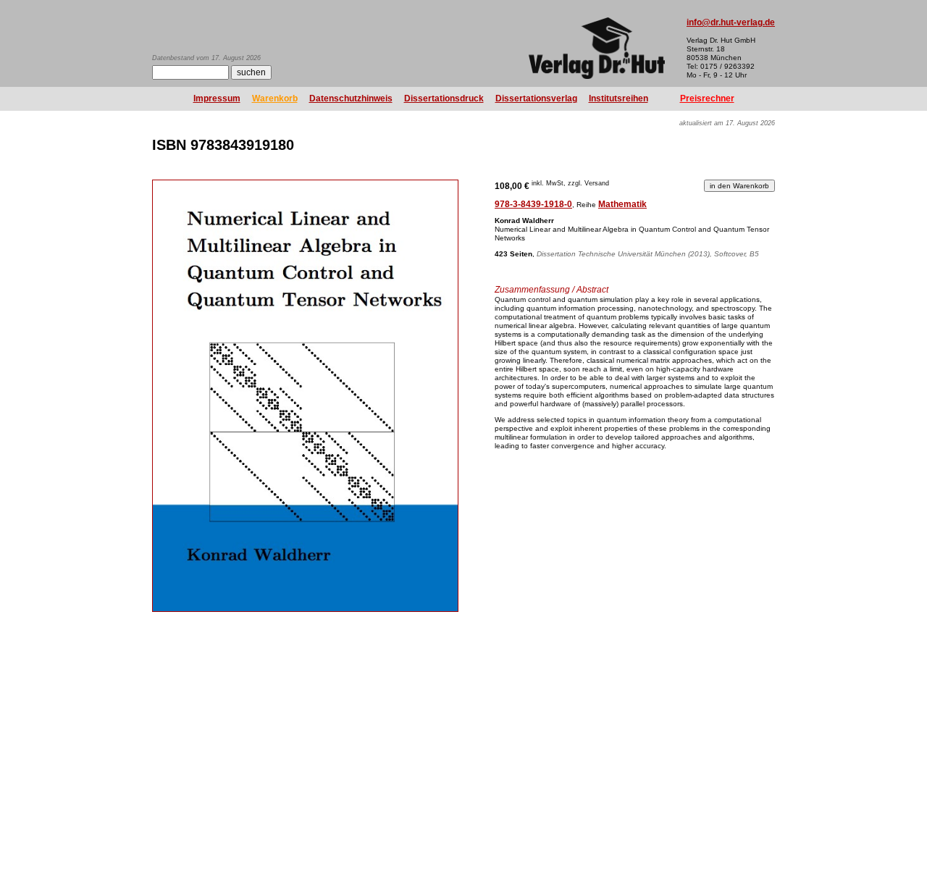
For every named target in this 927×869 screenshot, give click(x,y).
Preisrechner (707, 98)
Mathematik (622, 204)
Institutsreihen (618, 98)
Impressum (216, 98)
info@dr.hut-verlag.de (731, 22)
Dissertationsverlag (536, 98)
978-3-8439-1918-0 (533, 204)
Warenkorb (275, 98)
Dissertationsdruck (444, 98)
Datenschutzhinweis (351, 98)
